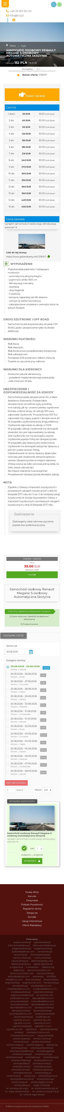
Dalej (31, 575)
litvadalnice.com (14, 979)
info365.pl (51, 976)
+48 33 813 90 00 (21, 11)
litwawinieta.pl (51, 979)
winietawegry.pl (43, 1072)
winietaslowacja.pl (42, 1066)
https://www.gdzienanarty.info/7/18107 (26, 256)
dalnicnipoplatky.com (42, 961)
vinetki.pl (18, 1032)
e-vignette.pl (16, 967)
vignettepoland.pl (49, 1029)
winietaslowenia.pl (20, 1069)
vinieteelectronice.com (22, 1035)
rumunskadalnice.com (42, 1001)
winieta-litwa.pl (21, 1041)
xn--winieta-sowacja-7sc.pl (45, 1091)
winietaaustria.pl (19, 1048)
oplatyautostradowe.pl (22, 995)
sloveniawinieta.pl (19, 1004)
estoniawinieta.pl (45, 973)
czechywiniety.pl (19, 961)
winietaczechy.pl (43, 1054)
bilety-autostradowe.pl (44, 945)
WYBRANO (30, 861)
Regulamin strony (32, 908)
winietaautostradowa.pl (21, 1051)
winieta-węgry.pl (34, 1044)
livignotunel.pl (12, 982)
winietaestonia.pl (14, 1057)
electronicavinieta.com (39, 970)
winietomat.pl (14, 1076)
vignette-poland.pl (22, 1026)
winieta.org (52, 1044)
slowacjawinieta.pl (21, 1010)
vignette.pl (31, 1029)
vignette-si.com (14, 1029)
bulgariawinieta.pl (43, 948)
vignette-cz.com (22, 1023)
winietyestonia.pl (45, 1079)
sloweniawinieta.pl (42, 1010)
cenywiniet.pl (20, 954)
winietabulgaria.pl (45, 1051)
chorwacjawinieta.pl (40, 954)
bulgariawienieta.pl (21, 948)
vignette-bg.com (42, 1020)
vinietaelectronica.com (38, 1032)
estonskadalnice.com (19, 976)
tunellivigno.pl (43, 1017)
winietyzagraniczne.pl (42, 1082)
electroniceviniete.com (22, 973)
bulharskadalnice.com (23, 951)
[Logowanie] (13, 20)
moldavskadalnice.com (45, 989)
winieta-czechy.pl (42, 1038)
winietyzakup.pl (22, 1085)
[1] (39, 848)
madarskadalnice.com (18, 989)
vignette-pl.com (42, 1023)
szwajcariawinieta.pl (45, 1013)
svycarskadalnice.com (20, 1013)
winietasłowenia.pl (22, 1072)
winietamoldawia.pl (21, 1060)
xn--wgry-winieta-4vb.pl (17, 1091)
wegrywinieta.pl (45, 1035)
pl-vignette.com (45, 995)
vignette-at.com (21, 1020)
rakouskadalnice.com (43, 998)
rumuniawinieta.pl (19, 1001)
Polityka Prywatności (32, 904)
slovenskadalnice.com (42, 1004)
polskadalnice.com (19, 998)
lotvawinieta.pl (51, 982)
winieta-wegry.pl (14, 1044)
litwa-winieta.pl (33, 979)
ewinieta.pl (38, 976)
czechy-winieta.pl (22, 958)
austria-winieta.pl (22, 942)
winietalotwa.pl (50, 1057)
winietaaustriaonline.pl (41, 1048)
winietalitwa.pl (33, 1057)
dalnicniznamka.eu (21, 964)
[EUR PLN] (47, 790)
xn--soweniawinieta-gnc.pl (44, 1088)
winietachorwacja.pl (22, 1054)
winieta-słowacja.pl (41, 1041)
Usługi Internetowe (32, 921)
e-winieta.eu (32, 967)
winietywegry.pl (19, 1082)
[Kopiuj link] (49, 256)
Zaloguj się (32, 913)
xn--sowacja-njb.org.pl (17, 1088)
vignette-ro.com (43, 1026)
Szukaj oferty (32, 892)
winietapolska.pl (21, 1063)
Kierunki (32, 896)
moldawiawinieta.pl (21, 992)
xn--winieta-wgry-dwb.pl (32, 1094)
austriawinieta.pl (42, 942)
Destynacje (32, 900)
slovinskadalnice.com (21, 1007)
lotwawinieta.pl (20, 985)
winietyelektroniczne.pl (22, 1079)
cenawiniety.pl (44, 951)
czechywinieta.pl (42, 958)
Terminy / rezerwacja (35, 96)
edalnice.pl (18, 970)
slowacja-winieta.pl (44, 1007)
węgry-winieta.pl (41, 1085)
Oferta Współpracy (32, 925)
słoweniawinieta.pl (23, 1017)
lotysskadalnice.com (41, 985)
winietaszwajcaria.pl (43, 1069)
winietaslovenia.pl (21, 1066)
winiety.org (29, 1076)
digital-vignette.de (43, 964)
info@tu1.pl (17, 15)
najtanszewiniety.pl (43, 992)
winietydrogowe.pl (47, 1076)
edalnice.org (48, 967)
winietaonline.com (43, 1060)
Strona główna (27, 69)
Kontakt (32, 917)
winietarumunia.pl (41, 1063)
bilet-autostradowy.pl (19, 945)
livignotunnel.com (31, 982)
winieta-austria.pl (21, 1038)
